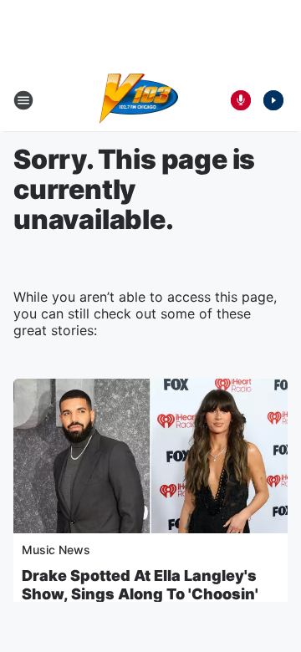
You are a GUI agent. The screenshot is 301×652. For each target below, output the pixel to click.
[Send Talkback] (241, 100)
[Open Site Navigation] (23, 100)
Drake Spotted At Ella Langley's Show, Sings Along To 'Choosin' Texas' (140, 594)
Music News (56, 549)
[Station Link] (139, 100)
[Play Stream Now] (273, 100)
